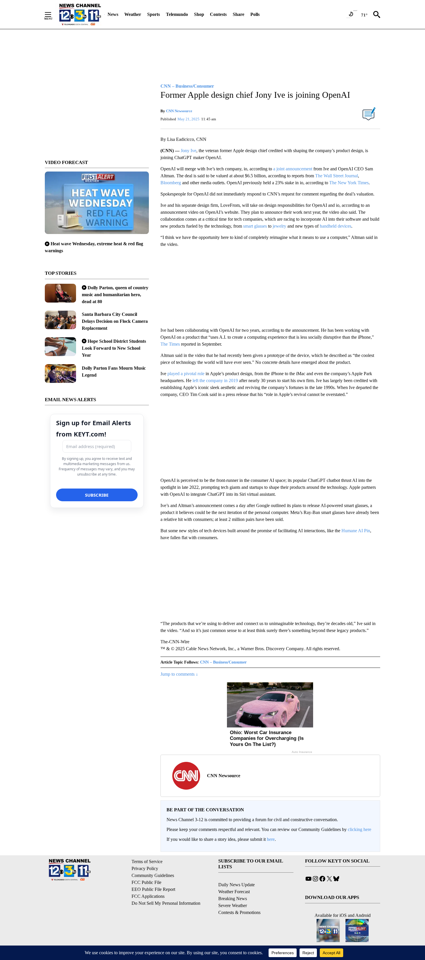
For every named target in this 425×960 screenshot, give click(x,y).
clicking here (359, 829)
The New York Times (349, 182)
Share (238, 14)
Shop (199, 14)
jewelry (279, 226)
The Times (170, 344)
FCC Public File (146, 882)
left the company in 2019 (215, 380)
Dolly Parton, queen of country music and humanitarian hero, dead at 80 (115, 294)
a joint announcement (292, 168)
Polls (255, 14)
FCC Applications (148, 896)
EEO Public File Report (153, 889)
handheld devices (335, 226)
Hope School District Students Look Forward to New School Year (114, 348)
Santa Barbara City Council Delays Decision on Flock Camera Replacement (115, 321)
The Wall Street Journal (336, 175)
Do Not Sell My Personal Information (166, 903)
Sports (153, 14)
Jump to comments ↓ (179, 674)
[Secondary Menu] (52, 14)
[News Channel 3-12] (79, 14)
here (271, 839)
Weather (132, 14)
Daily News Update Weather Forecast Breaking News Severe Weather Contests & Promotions (239, 898)
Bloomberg (170, 182)
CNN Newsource (179, 111)
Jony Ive (188, 150)
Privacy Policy (145, 868)
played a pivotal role (185, 373)
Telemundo (177, 14)
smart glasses (255, 226)
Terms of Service (147, 861)
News (113, 14)
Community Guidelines (153, 875)
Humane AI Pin (355, 530)
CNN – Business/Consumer (223, 662)
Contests (218, 14)
